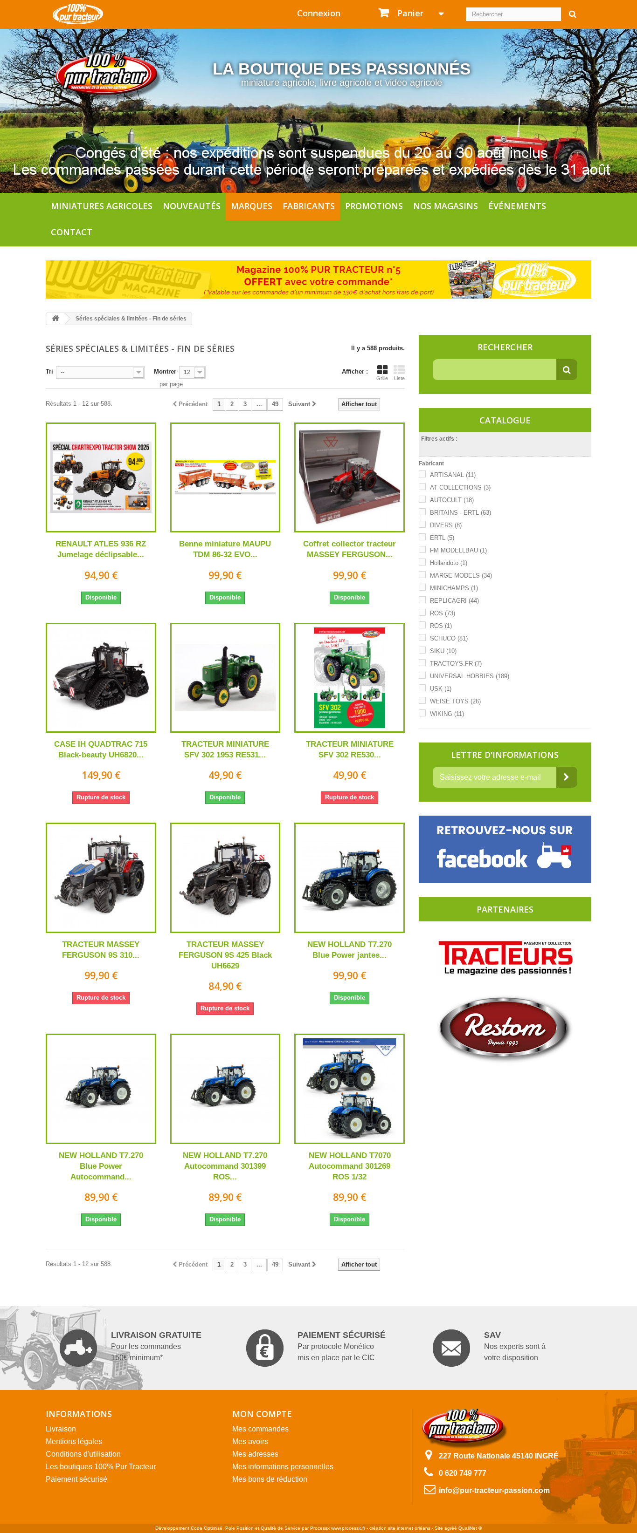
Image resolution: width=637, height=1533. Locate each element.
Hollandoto (448, 562)
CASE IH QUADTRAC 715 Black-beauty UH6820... (100, 749)
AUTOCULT (452, 500)
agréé (450, 1528)
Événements (517, 205)
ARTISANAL (453, 474)
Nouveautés (192, 205)
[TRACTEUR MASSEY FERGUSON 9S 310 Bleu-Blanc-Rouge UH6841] (101, 877)
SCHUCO (449, 638)
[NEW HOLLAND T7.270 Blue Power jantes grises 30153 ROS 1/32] (349, 877)
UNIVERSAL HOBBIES (469, 676)
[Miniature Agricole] (78, 13)
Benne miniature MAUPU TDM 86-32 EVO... (225, 549)
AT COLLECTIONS (460, 487)
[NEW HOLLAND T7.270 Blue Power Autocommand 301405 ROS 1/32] (101, 1088)
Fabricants (309, 205)
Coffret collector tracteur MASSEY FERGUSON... (349, 549)
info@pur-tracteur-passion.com (494, 1490)
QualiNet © (470, 1528)
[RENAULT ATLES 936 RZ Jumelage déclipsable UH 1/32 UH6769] (101, 477)
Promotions (374, 205)
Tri (49, 371)
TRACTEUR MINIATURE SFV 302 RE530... (350, 749)
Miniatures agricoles (101, 205)
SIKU (443, 650)
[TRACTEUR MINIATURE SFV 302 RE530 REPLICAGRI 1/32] (349, 678)
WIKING (447, 713)
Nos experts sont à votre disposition (515, 1346)
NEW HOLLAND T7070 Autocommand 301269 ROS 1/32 (350, 1166)
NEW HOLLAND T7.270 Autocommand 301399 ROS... (225, 1166)
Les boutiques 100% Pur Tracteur (101, 1467)
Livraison (61, 1429)
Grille (382, 378)
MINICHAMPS (454, 588)
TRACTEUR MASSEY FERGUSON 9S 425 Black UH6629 (225, 955)
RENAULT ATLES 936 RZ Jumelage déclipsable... (100, 549)
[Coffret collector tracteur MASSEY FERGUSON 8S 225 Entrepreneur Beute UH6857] (349, 477)
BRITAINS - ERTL (460, 512)
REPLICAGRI (454, 600)
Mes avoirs (250, 1441)
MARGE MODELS (461, 575)
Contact (71, 232)
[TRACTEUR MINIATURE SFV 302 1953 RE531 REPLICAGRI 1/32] (225, 678)
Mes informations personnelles (282, 1467)
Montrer (165, 371)
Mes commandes (260, 1429)
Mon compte (262, 1413)
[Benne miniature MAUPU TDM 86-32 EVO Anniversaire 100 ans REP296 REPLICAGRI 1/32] (225, 477)
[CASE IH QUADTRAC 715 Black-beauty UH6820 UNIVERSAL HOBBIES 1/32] (101, 678)
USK (440, 688)
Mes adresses (255, 1454)
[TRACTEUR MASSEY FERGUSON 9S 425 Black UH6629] (225, 877)
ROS (442, 613)
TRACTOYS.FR (456, 663)
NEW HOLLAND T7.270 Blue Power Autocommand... (101, 1166)
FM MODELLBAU (458, 550)
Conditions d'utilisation (83, 1454)
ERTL (442, 537)
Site (439, 1528)
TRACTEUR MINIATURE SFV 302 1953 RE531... (225, 749)
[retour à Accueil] (55, 319)
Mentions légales (74, 1441)
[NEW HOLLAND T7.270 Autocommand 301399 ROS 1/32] (225, 1088)
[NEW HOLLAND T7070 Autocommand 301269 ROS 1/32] (349, 1088)
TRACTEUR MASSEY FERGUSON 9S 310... (100, 950)
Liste (399, 378)
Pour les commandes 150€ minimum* (156, 1346)
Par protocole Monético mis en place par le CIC (342, 1346)
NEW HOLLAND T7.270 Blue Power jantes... (349, 950)
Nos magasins (445, 205)
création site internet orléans (399, 1528)
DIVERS (446, 525)
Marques (251, 205)
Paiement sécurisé (76, 1479)
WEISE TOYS (455, 701)
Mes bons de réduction (269, 1479)
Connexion (318, 13)
